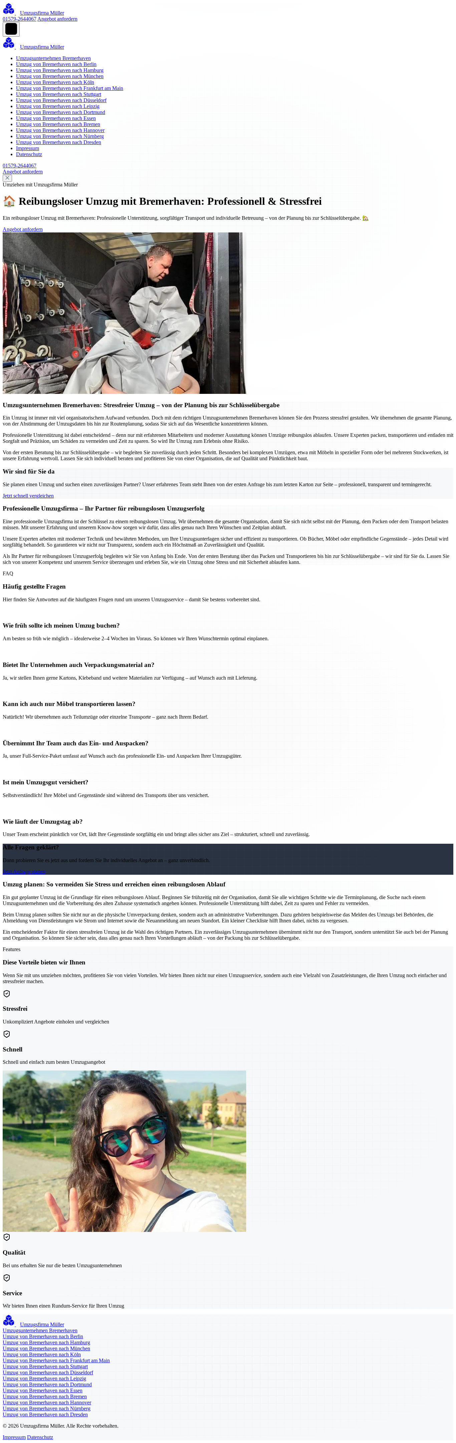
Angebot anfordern (57, 19)
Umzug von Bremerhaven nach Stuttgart (58, 94)
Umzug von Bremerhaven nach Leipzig (57, 106)
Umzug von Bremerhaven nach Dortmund (60, 112)
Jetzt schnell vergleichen (28, 496)
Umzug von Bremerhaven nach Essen (56, 118)
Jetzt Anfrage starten (24, 871)
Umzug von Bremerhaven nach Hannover (60, 130)
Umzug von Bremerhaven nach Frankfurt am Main (69, 88)
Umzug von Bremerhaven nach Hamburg (59, 70)
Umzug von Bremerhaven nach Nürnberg (60, 136)
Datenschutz (29, 154)
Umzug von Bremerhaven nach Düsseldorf (61, 100)
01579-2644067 (19, 19)
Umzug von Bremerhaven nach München (59, 76)
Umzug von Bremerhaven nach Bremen (58, 124)
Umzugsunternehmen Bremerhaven (53, 58)
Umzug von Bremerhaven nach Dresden (58, 142)
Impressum (27, 148)
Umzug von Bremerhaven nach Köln (55, 82)
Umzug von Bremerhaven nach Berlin (56, 64)
